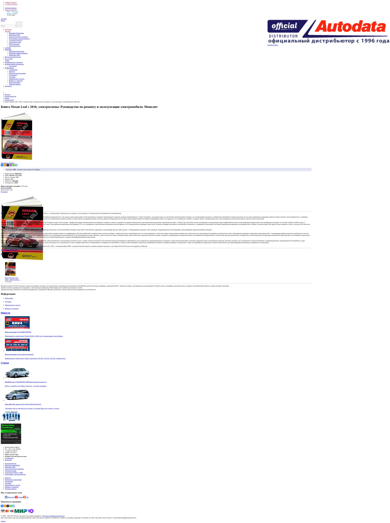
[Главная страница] (7, 93)
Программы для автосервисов (19, 39)
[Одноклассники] (5, 165)
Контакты (8, 460)
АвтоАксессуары (15, 42)
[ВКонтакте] (2, 165)
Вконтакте (11, 497)
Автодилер (13, 66)
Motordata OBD (10, 467)
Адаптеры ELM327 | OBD (14, 472)
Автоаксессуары (10, 471)
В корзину (4, 192)
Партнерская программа (17, 73)
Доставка (12, 77)
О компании (13, 70)
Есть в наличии (6, 188)
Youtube (20, 497)
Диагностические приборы (18, 37)
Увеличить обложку (8, 163)
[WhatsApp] (13, 165)
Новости (12, 71)
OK (27, 497)
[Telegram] (16, 165)
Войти (8, 11)
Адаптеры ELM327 (15, 40)
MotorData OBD (14, 35)
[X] (7, 165)
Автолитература (14, 46)
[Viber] (10, 165)
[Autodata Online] (328, 32)
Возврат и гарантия (11, 487)
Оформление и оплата (16, 79)
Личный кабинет (11, 8)
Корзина (9, 13)
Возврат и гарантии (16, 81)
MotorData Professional (16, 51)
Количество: (5, 190)
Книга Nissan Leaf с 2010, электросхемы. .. (12, 278)
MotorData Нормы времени (18, 53)
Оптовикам (13, 75)
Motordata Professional (16, 33)
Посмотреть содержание (9, 250)
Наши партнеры (14, 82)
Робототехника (14, 44)
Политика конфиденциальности (53, 516)
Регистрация (15, 11)
